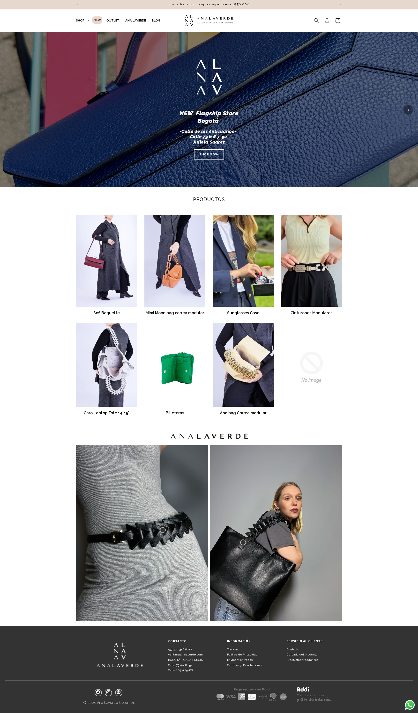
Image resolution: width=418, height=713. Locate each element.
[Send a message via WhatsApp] (410, 705)
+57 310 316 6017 (180, 649)
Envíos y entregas (240, 660)
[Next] (408, 110)
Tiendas (233, 649)
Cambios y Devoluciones (244, 665)
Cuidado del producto (302, 654)
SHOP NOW (209, 154)
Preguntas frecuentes (302, 660)
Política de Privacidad (242, 654)
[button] (82, 20)
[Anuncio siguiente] (340, 4)
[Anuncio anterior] (77, 4)
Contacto (293, 649)
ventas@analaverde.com (185, 654)
